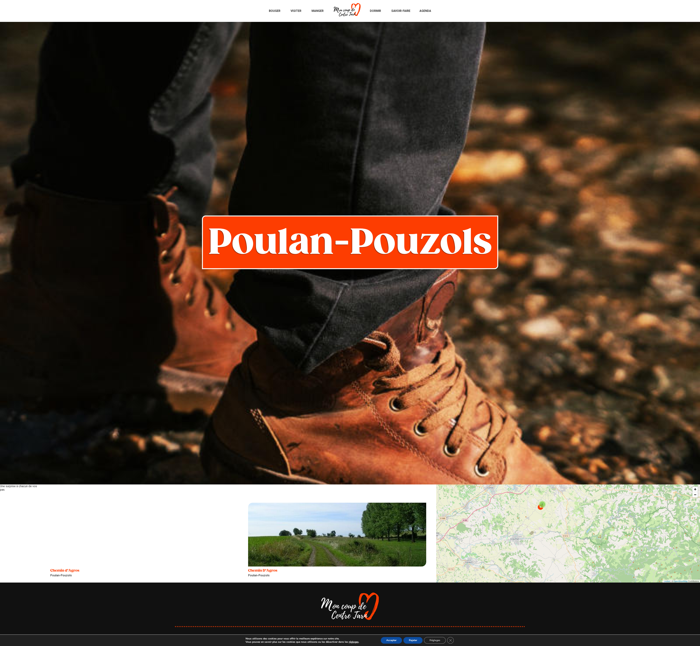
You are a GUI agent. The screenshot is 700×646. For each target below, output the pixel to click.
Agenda (425, 11)
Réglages (434, 640)
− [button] (695, 494)
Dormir (375, 11)
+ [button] (695, 489)
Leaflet (667, 581)
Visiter (296, 11)
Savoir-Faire (400, 11)
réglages (354, 642)
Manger (318, 11)
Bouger (274, 11)
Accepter (391, 640)
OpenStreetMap (681, 581)
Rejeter (413, 640)
